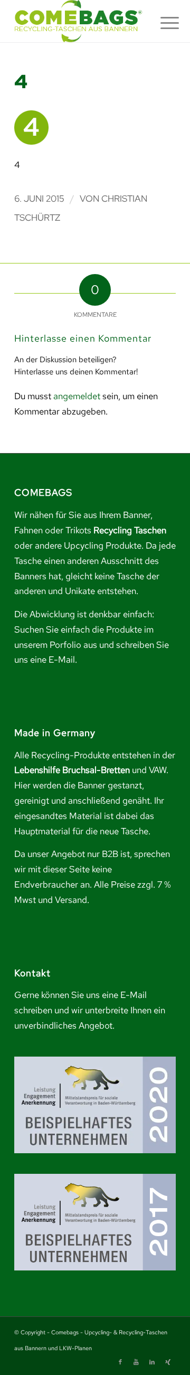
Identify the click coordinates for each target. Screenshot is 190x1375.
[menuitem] (161, 22)
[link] (79, 21)
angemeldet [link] (76, 396)
